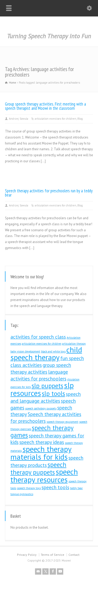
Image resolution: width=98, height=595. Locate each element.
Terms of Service (52, 555)
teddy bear (76, 488)
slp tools (53, 393)
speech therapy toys (29, 488)
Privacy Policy (27, 555)
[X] (45, 571)
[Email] (38, 571)
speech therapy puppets (38, 468)
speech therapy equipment (62, 422)
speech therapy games (41, 431)
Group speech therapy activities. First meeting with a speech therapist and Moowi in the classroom (45, 106)
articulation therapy (74, 343)
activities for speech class (38, 337)
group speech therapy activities (40, 368)
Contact (73, 555)
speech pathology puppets (40, 408)
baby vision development (25, 351)
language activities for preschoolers (39, 375)
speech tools (55, 487)
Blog (80, 118)
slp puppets (47, 386)
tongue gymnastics (21, 494)
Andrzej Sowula (18, 118)
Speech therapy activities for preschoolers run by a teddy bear (49, 193)
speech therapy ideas (41, 442)
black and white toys (53, 351)
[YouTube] (60, 571)
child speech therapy (46, 353)
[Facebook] (53, 571)
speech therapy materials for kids (41, 453)
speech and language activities (45, 397)
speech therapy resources (44, 475)
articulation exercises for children (55, 118)
